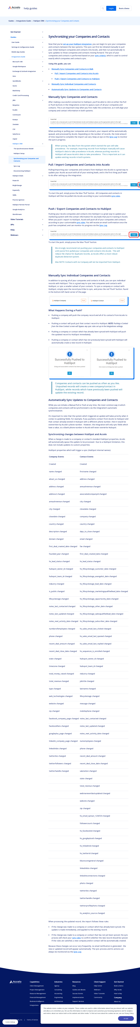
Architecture (58, 1001)
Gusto (15, 86)
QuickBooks (17, 81)
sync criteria (100, 55)
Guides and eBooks (78, 990)
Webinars (14, 235)
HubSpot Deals (18, 176)
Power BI (16, 181)
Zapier (15, 139)
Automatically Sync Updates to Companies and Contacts (77, 89)
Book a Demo (124, 8)
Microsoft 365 (18, 62)
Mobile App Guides (18, 52)
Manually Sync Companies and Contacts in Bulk (72, 69)
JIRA (14, 100)
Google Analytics (19, 209)
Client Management (37, 986)
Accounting (58, 993)
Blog (74, 986)
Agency (56, 986)
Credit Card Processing (21, 95)
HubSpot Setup (19, 153)
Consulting (58, 990)
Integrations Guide (23, 21)
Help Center (98, 986)
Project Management (37, 990)
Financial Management (38, 997)
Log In (111, 8)
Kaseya (15, 120)
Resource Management (38, 993)
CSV (14, 129)
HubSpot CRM (38, 21)
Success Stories (77, 993)
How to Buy (118, 993)
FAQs (13, 230)
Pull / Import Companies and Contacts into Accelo (76, 73)
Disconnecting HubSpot (22, 171)
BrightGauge (17, 185)
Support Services (78, 1001)
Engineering (58, 997)
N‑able (15, 110)
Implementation (78, 997)
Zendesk (16, 124)
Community (98, 997)
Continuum (17, 115)
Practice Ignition (18, 200)
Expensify (16, 190)
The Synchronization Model (23, 149)
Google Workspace (19, 66)
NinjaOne (16, 105)
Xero (14, 76)
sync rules (115, 196)
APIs (12, 224)
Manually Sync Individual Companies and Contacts (74, 84)
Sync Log (17, 166)
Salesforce (16, 134)
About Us (117, 1001)
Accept (126, 1018)
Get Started (15, 32)
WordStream (17, 214)
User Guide (15, 42)
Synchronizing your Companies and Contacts (26, 159)
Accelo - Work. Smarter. (14, 7)
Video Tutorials (17, 219)
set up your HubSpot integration (77, 44)
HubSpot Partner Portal (21, 205)
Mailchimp (16, 91)
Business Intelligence (37, 1001)
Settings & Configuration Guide (23, 47)
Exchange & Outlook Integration (24, 71)
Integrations (34, 1005)
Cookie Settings (10, 1022)
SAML (14, 195)
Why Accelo (118, 990)
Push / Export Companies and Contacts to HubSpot (77, 79)
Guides (11, 21)
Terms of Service (32, 1020)
